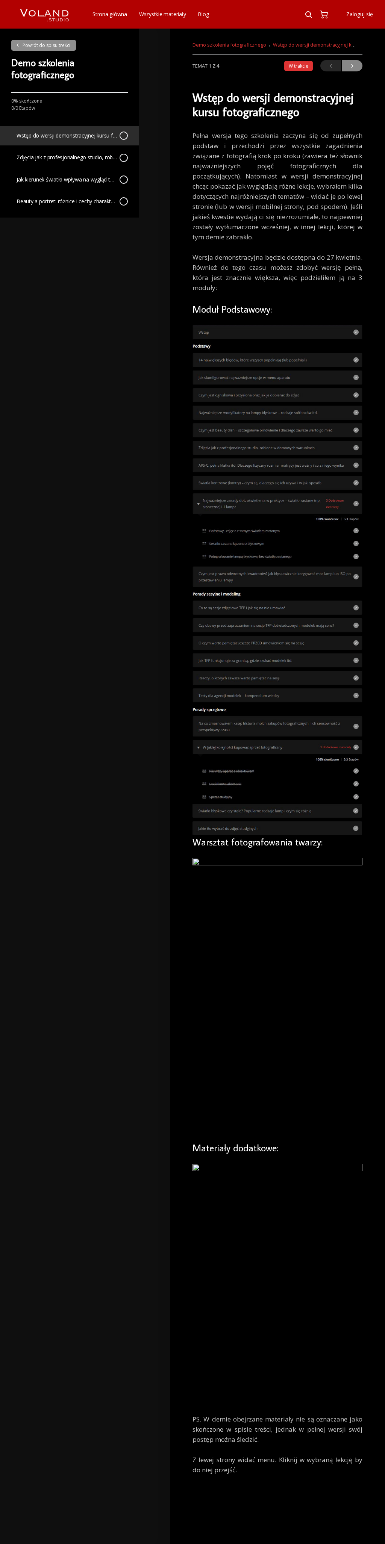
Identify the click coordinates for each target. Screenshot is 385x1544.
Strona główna (109, 14)
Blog (203, 14)
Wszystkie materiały (162, 14)
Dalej (352, 65)
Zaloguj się (359, 14)
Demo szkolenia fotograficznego (229, 44)
